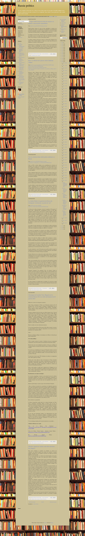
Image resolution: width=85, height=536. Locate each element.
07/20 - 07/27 (64, 121)
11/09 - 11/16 (64, 80)
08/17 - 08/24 (64, 111)
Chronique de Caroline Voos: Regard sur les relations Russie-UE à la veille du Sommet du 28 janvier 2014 (42, 297)
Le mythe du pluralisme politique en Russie (21, 50)
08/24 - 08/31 (64, 108)
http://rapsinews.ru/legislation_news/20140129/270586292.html (39, 162)
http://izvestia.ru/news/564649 (35, 205)
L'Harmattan (20, 37)
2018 (62, 55)
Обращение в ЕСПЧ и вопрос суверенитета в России (21, 54)
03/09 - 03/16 (64, 165)
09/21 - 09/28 (64, 98)
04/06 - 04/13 (64, 159)
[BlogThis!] (51, 54)
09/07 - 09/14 (64, 103)
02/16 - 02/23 (64, 172)
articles (20, 43)
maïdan (38, 499)
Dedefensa (63, 24)
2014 (62, 61)
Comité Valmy (63, 22)
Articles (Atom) (35, 504)
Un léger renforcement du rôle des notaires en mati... (64, 184)
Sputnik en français (63, 32)
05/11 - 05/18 (64, 147)
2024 (62, 45)
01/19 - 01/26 (64, 217)
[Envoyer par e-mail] (50, 54)
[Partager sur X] (52, 54)
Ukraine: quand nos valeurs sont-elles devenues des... (64, 213)
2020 (62, 52)
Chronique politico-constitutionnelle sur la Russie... (21, 46)
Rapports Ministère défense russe (64, 26)
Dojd (35, 289)
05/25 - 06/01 (64, 142)
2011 (62, 229)
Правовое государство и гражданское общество (21, 73)
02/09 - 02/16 (64, 175)
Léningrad (37, 289)
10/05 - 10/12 (64, 93)
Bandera (33, 499)
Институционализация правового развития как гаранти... (21, 59)
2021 (62, 50)
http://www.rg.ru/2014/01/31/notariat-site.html (38, 26)
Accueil (42, 502)
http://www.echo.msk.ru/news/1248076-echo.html (37, 67)
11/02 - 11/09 (64, 83)
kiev (38, 151)
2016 (62, 58)
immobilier (33, 55)
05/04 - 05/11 (64, 149)
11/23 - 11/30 (64, 75)
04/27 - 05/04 (64, 152)
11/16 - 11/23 (64, 78)
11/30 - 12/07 (64, 73)
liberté (36, 499)
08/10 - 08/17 (64, 113)
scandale (40, 289)
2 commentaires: (44, 288)
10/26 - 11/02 (64, 85)
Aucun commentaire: (45, 53)
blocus (33, 289)
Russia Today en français (63, 29)
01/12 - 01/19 (64, 220)
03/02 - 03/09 (64, 167)
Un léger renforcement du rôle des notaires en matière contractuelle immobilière (41, 22)
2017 (62, 56)
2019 (62, 53)
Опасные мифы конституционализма (22, 79)
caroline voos (36, 443)
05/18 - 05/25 (64, 144)
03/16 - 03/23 (64, 162)
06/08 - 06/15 (64, 136)
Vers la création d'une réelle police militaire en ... (64, 196)
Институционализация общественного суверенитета (21, 64)
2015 (62, 59)
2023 (62, 47)
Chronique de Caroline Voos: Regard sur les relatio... (64, 207)
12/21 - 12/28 (64, 65)
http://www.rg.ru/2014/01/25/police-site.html (38, 161)
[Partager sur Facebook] (53, 54)
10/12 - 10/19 (64, 91)
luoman (45, 522)
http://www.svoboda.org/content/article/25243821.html (38, 206)
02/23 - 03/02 (64, 170)
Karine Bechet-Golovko (21, 95)
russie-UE (41, 443)
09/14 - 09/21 (64, 101)
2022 (62, 48)
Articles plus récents (32, 502)
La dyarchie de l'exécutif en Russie (21, 83)
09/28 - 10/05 (64, 96)
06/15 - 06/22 (64, 134)
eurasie (39, 443)
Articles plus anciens (53, 502)
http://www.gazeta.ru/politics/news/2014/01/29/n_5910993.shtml (42, 65)
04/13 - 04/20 (64, 157)
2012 (62, 227)
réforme (39, 55)
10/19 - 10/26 (64, 88)
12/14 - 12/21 (64, 68)
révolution (40, 499)
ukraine (45, 499)
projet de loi (38, 195)
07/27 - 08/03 (64, 119)
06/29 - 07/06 (64, 129)
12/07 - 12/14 (64, 70)
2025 (62, 44)
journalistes (36, 151)
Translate (21, 23)
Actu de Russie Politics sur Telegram (63, 20)
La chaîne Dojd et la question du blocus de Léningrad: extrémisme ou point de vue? (40, 202)
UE (43, 499)
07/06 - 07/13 (64, 126)
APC (32, 443)
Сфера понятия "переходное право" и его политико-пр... (21, 68)
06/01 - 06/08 (64, 139)
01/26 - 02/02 (64, 180)
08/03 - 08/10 (64, 116)
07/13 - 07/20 (64, 124)
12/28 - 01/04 (64, 62)
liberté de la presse (42, 151)
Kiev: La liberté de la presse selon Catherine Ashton (64, 190)
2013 (62, 225)
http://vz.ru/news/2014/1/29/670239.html (35, 66)
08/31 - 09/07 (64, 106)
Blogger (52, 522)
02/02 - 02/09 (64, 177)
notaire (37, 55)
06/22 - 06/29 (64, 131)
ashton (33, 151)
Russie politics (26, 5)
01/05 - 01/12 (64, 222)
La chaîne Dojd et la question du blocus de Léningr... (64, 201)
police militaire (34, 195)
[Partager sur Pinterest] (55, 54)
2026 (62, 42)
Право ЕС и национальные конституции (21, 76)
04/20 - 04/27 (64, 154)
